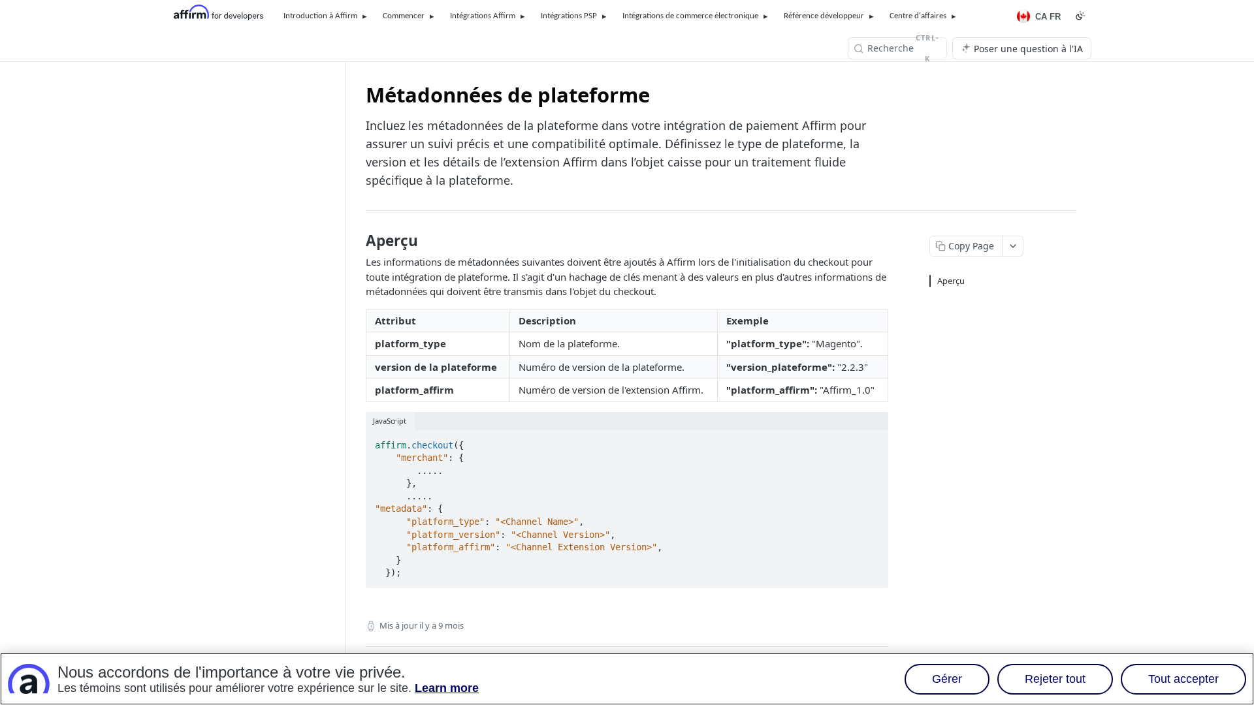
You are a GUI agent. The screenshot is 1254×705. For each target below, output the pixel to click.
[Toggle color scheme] (1080, 15)
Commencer (404, 16)
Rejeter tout (1055, 678)
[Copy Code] (872, 441)
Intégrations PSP (569, 16)
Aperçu (951, 281)
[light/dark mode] (879, 421)
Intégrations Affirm (482, 16)
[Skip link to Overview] (356, 240)
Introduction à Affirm (320, 16)
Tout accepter (1183, 678)
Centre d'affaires (918, 16)
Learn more (447, 688)
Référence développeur (824, 16)
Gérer (947, 678)
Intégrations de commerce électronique (690, 16)
